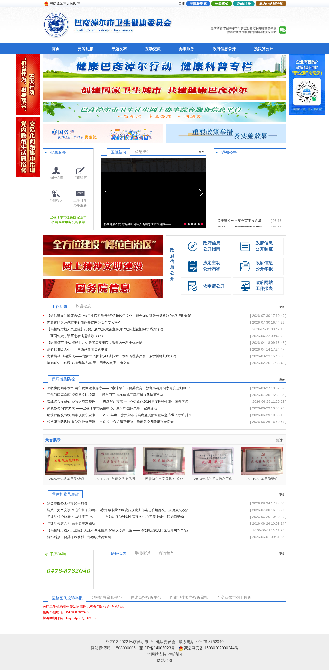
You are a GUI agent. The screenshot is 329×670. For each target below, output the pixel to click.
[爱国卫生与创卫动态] (164, 99)
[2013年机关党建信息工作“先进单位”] (164, 473)
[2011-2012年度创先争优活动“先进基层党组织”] (66, 473)
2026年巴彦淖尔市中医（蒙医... (241, 224)
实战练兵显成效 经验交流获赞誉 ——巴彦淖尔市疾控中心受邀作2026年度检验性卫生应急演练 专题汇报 (117, 402)
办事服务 (186, 49)
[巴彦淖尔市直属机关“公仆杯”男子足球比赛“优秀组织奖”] (115, 473)
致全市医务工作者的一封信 (67, 503)
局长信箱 (56, 177)
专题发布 (119, 49)
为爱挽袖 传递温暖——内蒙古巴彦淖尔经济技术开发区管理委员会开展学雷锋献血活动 (111, 356)
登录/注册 (244, 4)
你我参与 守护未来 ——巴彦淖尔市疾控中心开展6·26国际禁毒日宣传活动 (102, 408)
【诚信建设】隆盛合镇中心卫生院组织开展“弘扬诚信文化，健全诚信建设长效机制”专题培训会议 (119, 316)
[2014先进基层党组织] (213, 473)
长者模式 (221, 4)
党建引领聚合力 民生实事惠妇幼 (71, 523)
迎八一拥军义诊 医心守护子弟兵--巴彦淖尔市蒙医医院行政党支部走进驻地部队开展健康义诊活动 (118, 510)
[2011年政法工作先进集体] (262, 473)
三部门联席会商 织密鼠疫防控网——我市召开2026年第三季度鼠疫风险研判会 (105, 395)
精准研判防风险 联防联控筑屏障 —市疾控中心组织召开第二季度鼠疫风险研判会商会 (110, 422)
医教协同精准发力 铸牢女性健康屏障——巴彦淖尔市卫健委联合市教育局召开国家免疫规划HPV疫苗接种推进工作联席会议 (118, 388)
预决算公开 (263, 49)
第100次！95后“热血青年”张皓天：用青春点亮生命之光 (88, 363)
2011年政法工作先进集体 (262, 479)
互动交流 (153, 49)
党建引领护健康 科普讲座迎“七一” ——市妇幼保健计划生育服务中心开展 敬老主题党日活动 (115, 517)
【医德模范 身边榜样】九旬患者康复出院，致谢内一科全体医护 (94, 343)
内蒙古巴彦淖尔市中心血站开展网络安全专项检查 (84, 322)
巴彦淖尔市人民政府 (65, 4)
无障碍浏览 (198, 4)
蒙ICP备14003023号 (157, 648)
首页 (181, 4)
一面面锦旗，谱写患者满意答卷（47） (76, 336)
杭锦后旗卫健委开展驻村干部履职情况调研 (79, 537)
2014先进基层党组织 (213, 479)
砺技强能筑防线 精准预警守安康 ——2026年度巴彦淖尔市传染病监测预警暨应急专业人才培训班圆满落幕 (119, 415)
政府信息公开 (224, 49)
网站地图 (164, 660)
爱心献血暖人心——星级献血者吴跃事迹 (77, 349)
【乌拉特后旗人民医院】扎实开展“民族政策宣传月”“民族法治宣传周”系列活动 (105, 329)
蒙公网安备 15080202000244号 (211, 648)
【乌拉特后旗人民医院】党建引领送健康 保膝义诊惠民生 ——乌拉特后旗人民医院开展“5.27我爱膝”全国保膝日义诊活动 (117, 531)
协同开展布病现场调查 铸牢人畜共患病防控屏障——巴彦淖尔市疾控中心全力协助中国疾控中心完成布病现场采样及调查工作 (137, 225)
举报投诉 (56, 200)
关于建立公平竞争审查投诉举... (240, 211)
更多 (202, 152)
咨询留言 (80, 177)
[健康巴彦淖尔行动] (164, 77)
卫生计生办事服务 (80, 202)
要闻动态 (85, 49)
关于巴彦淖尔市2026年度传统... (241, 218)
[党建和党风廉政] (28, 176)
